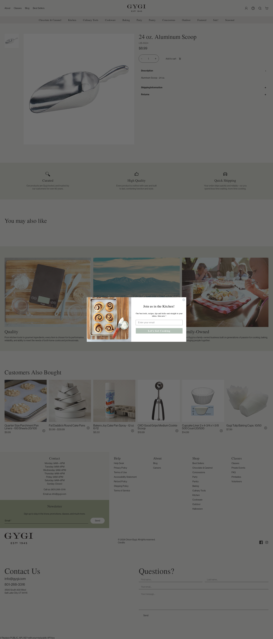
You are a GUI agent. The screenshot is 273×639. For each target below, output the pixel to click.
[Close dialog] (183, 299)
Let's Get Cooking (159, 330)
